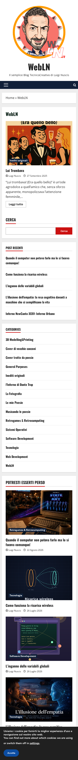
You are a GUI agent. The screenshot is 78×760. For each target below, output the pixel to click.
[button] (6, 85)
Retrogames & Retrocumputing (25, 420)
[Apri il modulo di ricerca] (74, 85)
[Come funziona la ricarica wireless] (39, 578)
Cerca (11, 219)
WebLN (39, 67)
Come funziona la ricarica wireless (26, 274)
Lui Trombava (39, 143)
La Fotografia (14, 393)
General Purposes (16, 366)
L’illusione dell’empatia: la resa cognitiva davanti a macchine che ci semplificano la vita (36, 299)
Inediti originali (19, 160)
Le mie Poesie (14, 402)
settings (34, 743)
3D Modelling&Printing (19, 339)
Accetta (11, 753)
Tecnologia (12, 447)
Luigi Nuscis (15, 175)
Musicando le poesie (18, 411)
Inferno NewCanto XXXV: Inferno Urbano (30, 313)
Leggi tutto (17, 204)
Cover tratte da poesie (20, 357)
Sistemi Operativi (16, 429)
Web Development (17, 456)
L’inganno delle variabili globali (24, 286)
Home (10, 98)
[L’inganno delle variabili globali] (39, 639)
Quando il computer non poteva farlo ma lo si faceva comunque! (37, 542)
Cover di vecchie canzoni (21, 348)
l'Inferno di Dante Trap (19, 384)
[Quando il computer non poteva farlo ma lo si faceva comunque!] (39, 512)
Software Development (20, 438)
